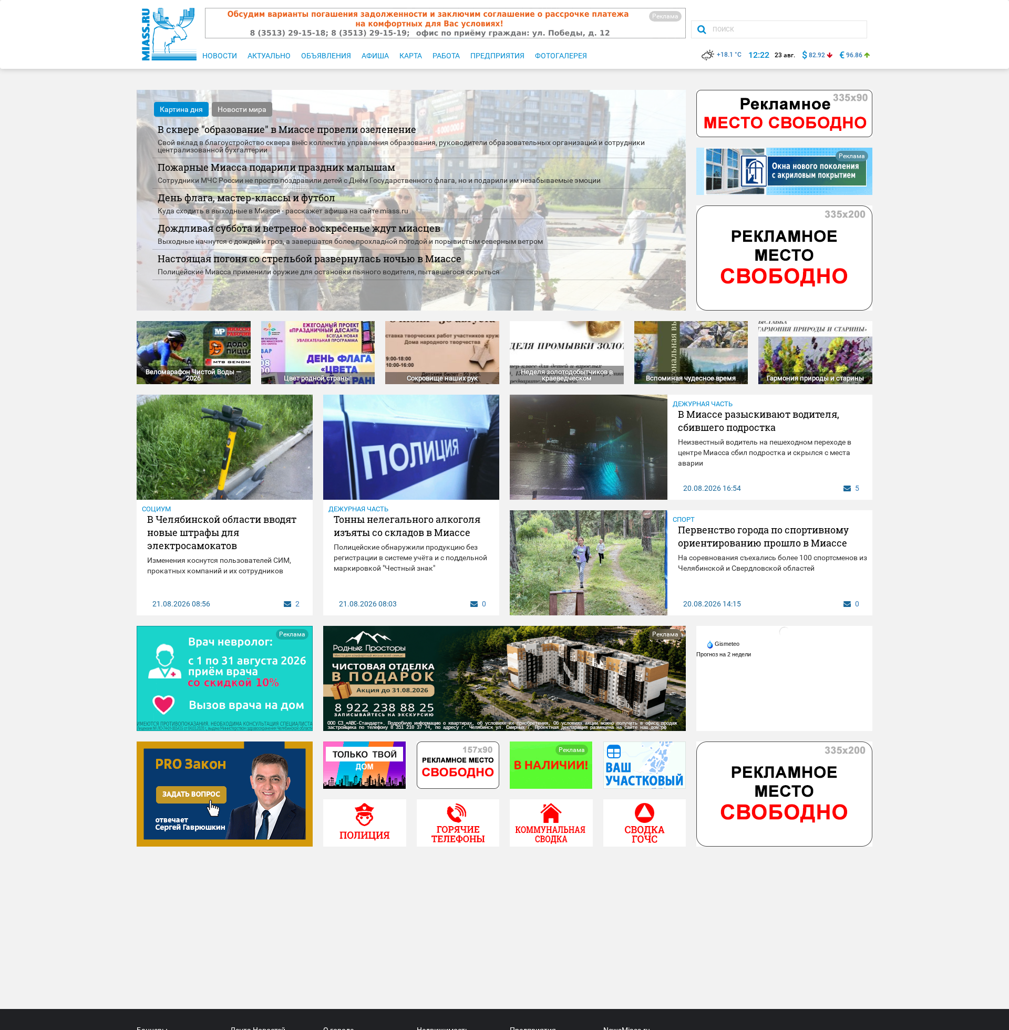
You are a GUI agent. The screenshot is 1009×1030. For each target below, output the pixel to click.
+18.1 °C (729, 54)
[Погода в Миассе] (784, 631)
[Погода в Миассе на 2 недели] (724, 654)
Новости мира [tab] (242, 109)
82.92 (817, 55)
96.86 (854, 55)
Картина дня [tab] (181, 109)
